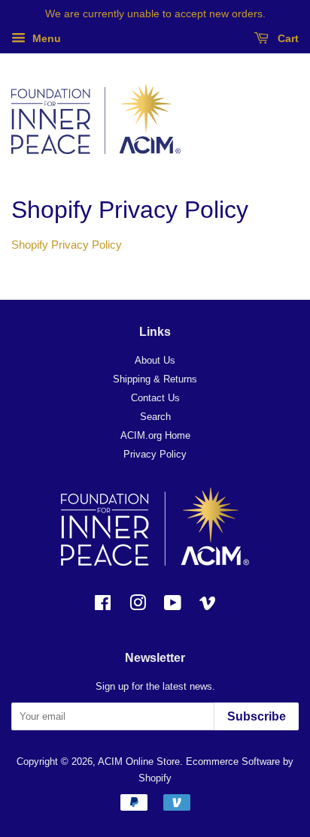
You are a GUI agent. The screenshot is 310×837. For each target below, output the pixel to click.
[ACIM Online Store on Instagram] (137, 606)
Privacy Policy (155, 454)
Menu (45, 38)
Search (155, 416)
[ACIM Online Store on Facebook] (102, 606)
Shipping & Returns (155, 379)
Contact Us (155, 397)
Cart (287, 38)
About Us (155, 360)
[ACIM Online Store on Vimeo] (207, 606)
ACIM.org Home (155, 435)
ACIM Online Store (139, 761)
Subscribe (256, 716)
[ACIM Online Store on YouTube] (172, 606)
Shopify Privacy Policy (66, 244)
